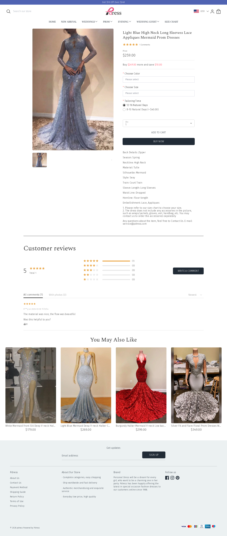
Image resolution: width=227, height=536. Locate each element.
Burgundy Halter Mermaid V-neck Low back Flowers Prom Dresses (141, 425)
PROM (106, 21)
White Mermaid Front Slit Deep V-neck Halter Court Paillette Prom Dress (30, 425)
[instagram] (172, 478)
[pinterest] (178, 478)
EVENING (123, 21)
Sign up (154, 454)
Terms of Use (17, 501)
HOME (52, 21)
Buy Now (158, 141)
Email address (70, 455)
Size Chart (171, 21)
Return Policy (17, 496)
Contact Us (15, 482)
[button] (200, 11)
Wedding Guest (147, 21)
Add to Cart (158, 132)
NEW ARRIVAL (69, 21)
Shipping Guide (18, 492)
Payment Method (18, 487)
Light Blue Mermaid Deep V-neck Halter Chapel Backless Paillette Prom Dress (86, 425)
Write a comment (188, 270)
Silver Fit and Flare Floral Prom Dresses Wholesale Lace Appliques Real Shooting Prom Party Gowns (196, 425)
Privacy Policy (17, 506)
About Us (14, 478)
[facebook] (167, 478)
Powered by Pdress (31, 528)
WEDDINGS (88, 21)
